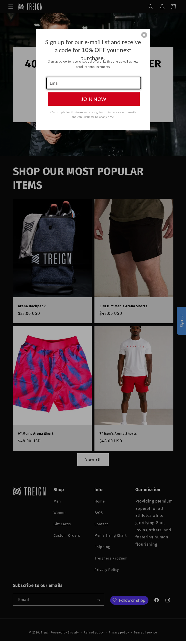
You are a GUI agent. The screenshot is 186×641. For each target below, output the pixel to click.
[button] (144, 35)
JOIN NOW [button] (93, 99)
